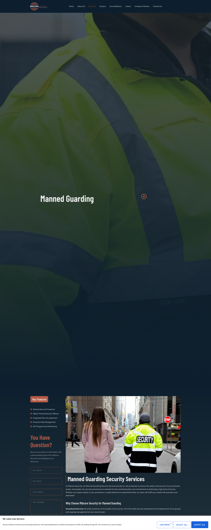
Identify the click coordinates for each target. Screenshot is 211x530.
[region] (105, 523)
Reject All (182, 524)
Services (92, 6)
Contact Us (157, 6)
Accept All (199, 524)
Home (71, 6)
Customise (165, 524)
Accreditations (116, 6)
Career (128, 6)
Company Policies (142, 6)
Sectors (103, 6)
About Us (81, 6)
